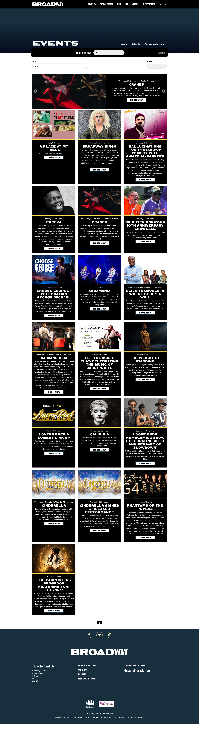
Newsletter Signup (137, 670)
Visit (119, 4)
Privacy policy (77, 717)
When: (35, 61)
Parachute (109, 713)
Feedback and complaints (135, 717)
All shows (161, 53)
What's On (92, 4)
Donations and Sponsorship (102, 717)
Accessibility (119, 717)
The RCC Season (106, 4)
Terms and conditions (62, 717)
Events (124, 43)
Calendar (136, 43)
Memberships (149, 4)
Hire (126, 4)
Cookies (87, 717)
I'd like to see (83, 52)
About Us (136, 4)
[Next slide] (163, 91)
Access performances (156, 43)
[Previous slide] (35, 91)
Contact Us (135, 665)
